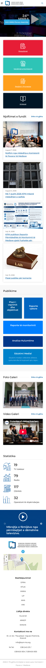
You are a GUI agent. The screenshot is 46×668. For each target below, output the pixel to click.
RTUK (23, 587)
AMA (23, 600)
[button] (21, 559)
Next (41, 524)
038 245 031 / (25, 647)
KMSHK (23, 625)
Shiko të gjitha (37, 116)
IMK (23, 605)
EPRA (23, 582)
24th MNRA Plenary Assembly (16, 22)
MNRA (23, 591)
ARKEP (23, 620)
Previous (5, 524)
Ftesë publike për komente (18, 278)
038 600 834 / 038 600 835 (25, 652)
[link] (23, 134)
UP (23, 596)
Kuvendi (23, 616)
